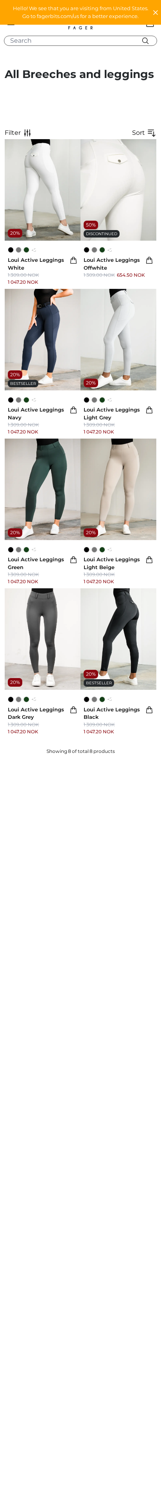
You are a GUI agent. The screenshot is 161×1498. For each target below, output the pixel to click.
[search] (83, 40)
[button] (80, 12)
